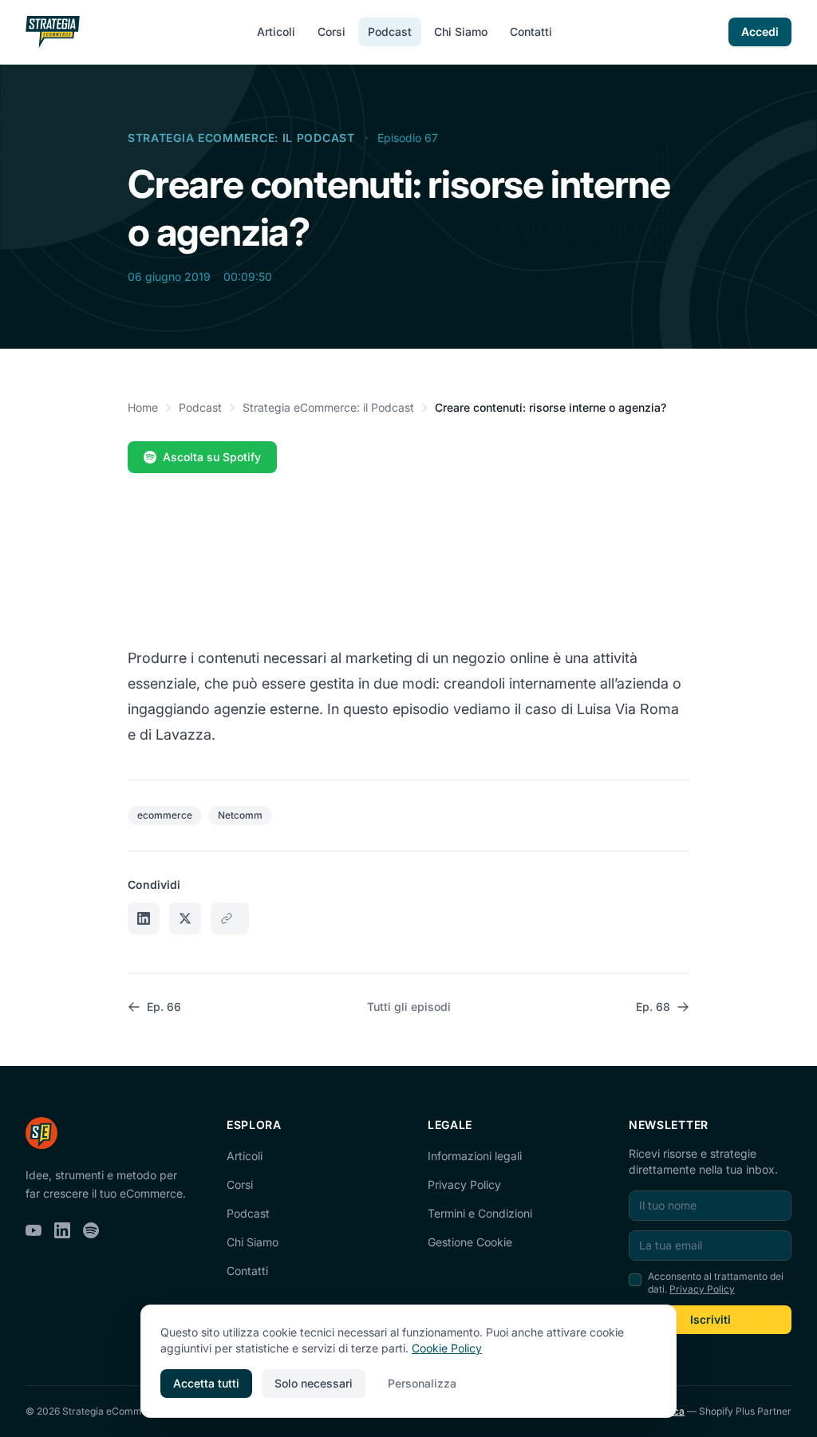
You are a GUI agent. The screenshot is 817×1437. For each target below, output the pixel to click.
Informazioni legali (475, 1156)
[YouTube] (33, 1230)
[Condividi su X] (185, 918)
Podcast (390, 31)
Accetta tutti (206, 1383)
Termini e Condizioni (480, 1213)
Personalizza (422, 1383)
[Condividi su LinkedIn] (144, 918)
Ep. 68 (653, 1006)
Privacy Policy (464, 1184)
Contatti (531, 31)
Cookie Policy (447, 1348)
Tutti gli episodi (409, 1006)
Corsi (331, 31)
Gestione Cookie (470, 1242)
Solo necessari (313, 1383)
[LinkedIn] (62, 1230)
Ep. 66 (164, 1006)
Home (143, 407)
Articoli (276, 31)
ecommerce (164, 815)
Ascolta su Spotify (212, 457)
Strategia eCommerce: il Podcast (241, 137)
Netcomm (240, 815)
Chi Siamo (460, 31)
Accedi (760, 31)
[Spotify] (91, 1230)
